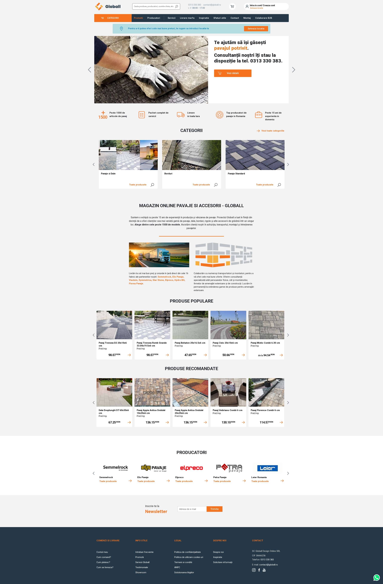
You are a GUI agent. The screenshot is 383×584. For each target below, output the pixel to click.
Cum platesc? (103, 562)
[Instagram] (254, 570)
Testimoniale (141, 567)
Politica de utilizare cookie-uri (188, 557)
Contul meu (102, 552)
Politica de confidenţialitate (187, 552)
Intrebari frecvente (144, 552)
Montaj (247, 18)
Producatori (153, 18)
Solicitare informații (222, 562)
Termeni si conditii (183, 562)
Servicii (171, 18)
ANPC (177, 567)
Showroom (140, 572)
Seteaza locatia (256, 28)
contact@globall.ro (212, 5)
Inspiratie (204, 18)
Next (288, 164)
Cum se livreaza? (104, 567)
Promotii (138, 18)
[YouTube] (264, 570)
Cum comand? (103, 557)
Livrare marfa (187, 18)
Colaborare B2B (263, 18)
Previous (94, 164)
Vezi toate (272, 130)
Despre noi (218, 552)
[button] (89, 69)
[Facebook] (259, 570)
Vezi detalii (233, 73)
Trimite (214, 509)
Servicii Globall (142, 562)
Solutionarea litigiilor (184, 572)
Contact (235, 18)
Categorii (113, 18)
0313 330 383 (194, 5)
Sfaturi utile (219, 18)
